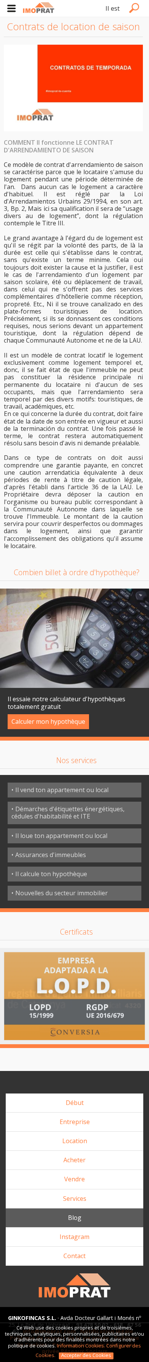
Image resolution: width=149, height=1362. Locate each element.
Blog (74, 1217)
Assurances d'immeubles (50, 855)
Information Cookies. (81, 1345)
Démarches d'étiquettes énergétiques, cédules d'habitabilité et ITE (68, 812)
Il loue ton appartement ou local (61, 835)
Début (75, 1102)
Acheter (74, 1160)
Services (74, 1198)
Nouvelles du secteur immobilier (61, 893)
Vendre (74, 1179)
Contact (74, 1256)
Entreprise (75, 1122)
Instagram (74, 1237)
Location (74, 1141)
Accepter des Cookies (86, 1355)
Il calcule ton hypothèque (51, 874)
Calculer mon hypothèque (48, 721)
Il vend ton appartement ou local (62, 790)
